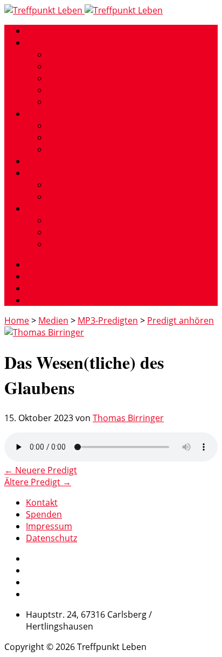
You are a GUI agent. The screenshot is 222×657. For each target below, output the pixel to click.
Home (38, 31)
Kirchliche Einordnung (92, 90)
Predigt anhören (180, 320)
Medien (41, 173)
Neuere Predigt (40, 470)
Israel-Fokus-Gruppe (88, 125)
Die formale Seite (82, 102)
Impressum (70, 244)
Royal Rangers (76, 149)
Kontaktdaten (75, 220)
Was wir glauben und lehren (104, 78)
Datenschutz (51, 538)
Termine (42, 161)
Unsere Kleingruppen (90, 66)
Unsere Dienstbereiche (73, 114)
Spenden (65, 232)
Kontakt (42, 208)
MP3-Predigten (77, 185)
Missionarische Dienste (94, 137)
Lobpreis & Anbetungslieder (104, 196)
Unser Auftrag (76, 54)
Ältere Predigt (37, 482)
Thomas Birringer (128, 418)
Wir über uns (52, 42)
